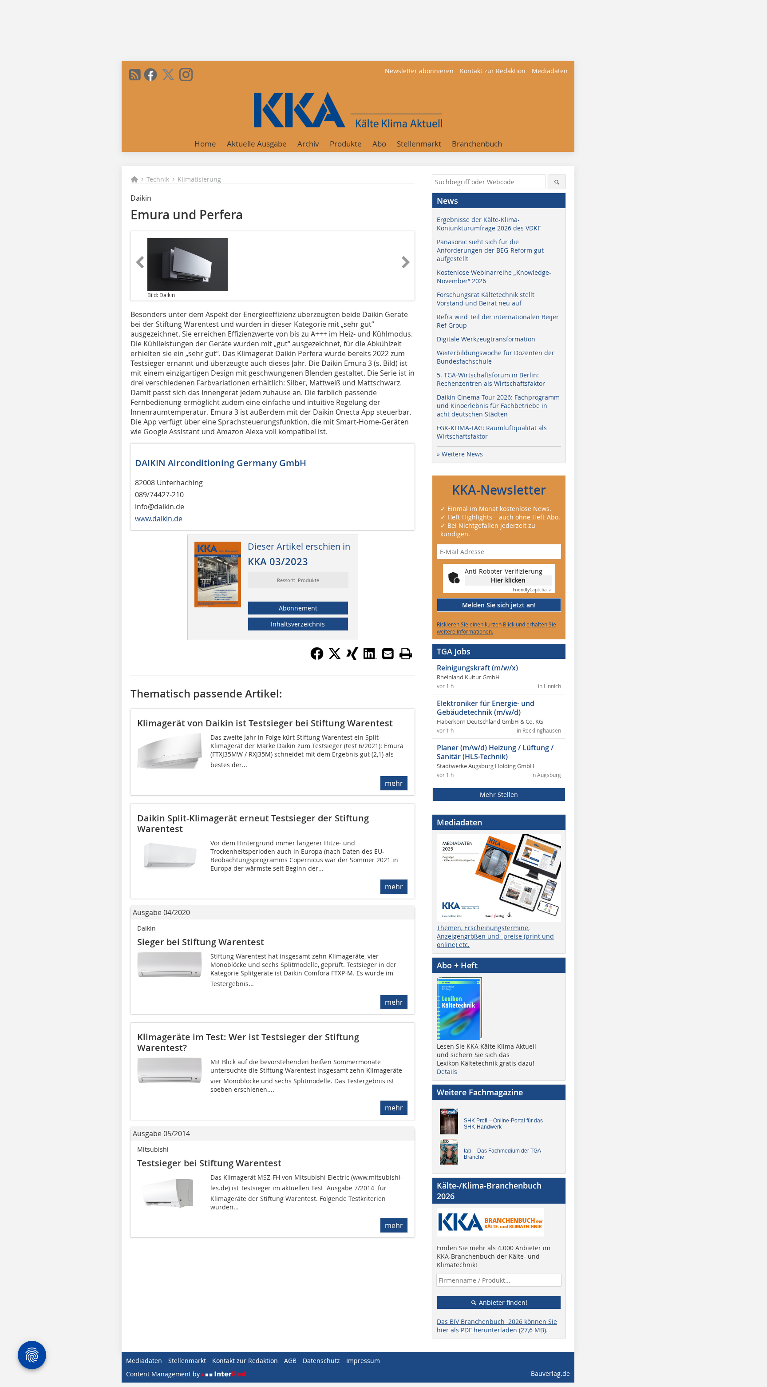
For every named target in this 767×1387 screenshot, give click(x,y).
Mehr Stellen (499, 794)
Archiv (308, 144)
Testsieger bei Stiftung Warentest (209, 1163)
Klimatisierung (199, 179)
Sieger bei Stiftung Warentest (200, 942)
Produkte (346, 144)
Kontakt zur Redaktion (493, 71)
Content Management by (164, 1374)
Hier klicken (508, 580)
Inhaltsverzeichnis (298, 624)
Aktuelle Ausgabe (257, 144)
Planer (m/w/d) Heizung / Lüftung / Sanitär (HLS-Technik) (495, 752)
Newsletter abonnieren (419, 71)
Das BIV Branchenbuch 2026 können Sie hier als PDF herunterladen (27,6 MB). (497, 1325)
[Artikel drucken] (406, 653)
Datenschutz (321, 1360)
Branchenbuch (477, 144)
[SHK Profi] (451, 1124)
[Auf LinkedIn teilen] (370, 657)
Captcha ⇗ (532, 590)
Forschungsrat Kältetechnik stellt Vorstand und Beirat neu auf (485, 298)
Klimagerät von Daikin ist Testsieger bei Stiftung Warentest (265, 723)
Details (447, 1071)
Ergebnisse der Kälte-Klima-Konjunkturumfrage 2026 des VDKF (489, 223)
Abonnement (298, 608)
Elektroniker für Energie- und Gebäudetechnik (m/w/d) (485, 707)
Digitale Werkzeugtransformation (486, 339)
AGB (290, 1360)
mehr (394, 783)
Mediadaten (550, 71)
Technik (157, 179)
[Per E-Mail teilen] (388, 653)
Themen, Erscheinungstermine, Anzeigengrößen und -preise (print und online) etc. (495, 936)
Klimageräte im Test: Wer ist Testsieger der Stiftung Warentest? (248, 1042)
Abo (379, 144)
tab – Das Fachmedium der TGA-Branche (503, 1154)
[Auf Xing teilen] (352, 657)
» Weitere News (460, 454)
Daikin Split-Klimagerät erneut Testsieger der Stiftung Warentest (253, 823)
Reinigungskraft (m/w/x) (477, 668)
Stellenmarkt (419, 144)
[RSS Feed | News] (135, 74)
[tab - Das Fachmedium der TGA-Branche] (451, 1154)
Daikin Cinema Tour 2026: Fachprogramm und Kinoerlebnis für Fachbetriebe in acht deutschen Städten (498, 405)
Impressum (363, 1360)
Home (205, 144)
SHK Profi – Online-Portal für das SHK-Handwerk (503, 1124)
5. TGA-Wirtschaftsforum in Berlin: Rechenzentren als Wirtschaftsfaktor (491, 379)
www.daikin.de (158, 518)
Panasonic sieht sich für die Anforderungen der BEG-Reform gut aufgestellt (490, 250)
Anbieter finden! (502, 1302)
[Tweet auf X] (335, 657)
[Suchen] (556, 182)
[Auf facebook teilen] (317, 657)
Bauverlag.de (550, 1373)
